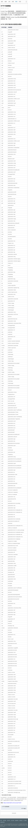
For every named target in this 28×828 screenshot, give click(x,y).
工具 (9, 1)
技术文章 (12, 820)
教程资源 (16, 820)
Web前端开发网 (9, 824)
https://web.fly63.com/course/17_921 (12, 802)
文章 (13, 1)
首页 (2, 1)
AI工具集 (25, 820)
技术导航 (4, 820)
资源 (6, 1)
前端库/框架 (2, 822)
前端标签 (20, 820)
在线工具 (8, 820)
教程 (16, 1)
